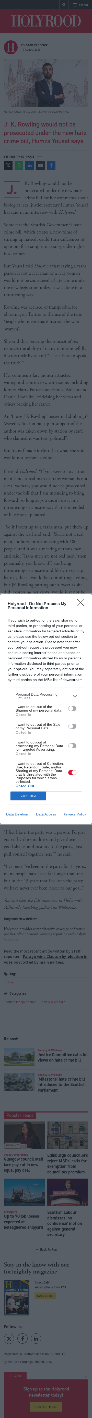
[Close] (82, 604)
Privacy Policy (75, 814)
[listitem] (46, 696)
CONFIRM (28, 795)
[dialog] (46, 709)
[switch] (72, 708)
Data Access (46, 814)
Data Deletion (17, 814)
